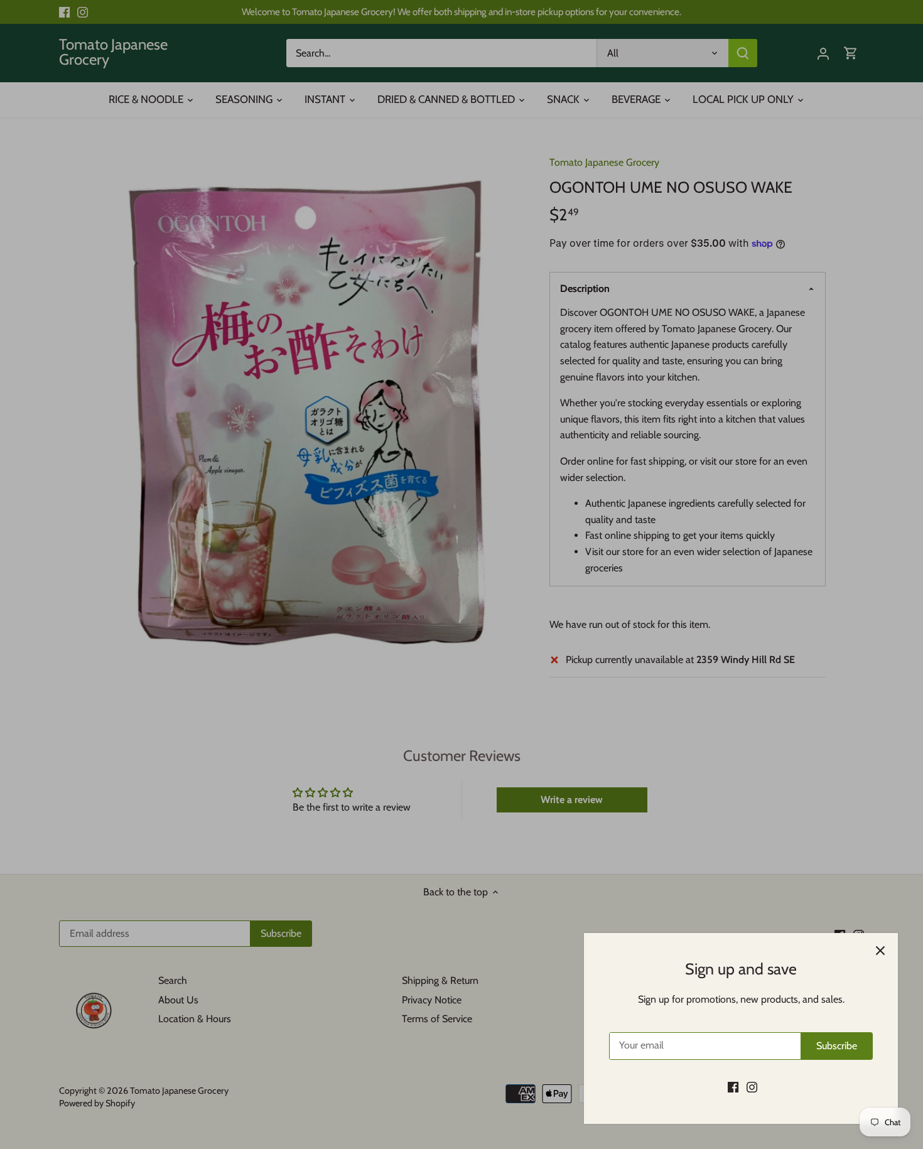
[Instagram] (752, 1087)
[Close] (880, 950)
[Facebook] (733, 1087)
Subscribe (836, 1046)
